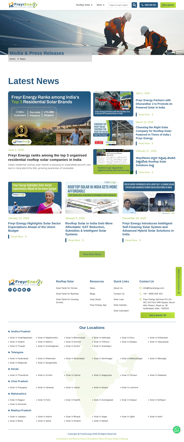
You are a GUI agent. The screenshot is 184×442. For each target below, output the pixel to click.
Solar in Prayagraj (18, 387)
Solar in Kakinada (102, 337)
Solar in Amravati (18, 404)
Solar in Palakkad (158, 375)
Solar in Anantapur (102, 346)
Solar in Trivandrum (19, 375)
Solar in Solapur (129, 400)
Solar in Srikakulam (159, 337)
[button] (92, 254)
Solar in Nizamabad (75, 358)
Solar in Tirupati (17, 346)
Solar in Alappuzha (103, 375)
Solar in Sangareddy (47, 362)
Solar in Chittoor (102, 341)
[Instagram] (10, 290)
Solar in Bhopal (73, 416)
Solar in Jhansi (73, 387)
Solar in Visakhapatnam (21, 337)
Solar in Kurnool (73, 341)
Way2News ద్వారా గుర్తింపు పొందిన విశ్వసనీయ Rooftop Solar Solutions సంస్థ (155, 161)
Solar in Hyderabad (19, 358)
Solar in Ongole (17, 341)
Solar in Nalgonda (18, 362)
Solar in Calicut (73, 375)
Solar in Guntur (73, 346)
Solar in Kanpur (101, 387)
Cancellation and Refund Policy (71, 438)
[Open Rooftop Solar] (91, 5)
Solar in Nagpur (17, 400)
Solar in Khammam (47, 358)
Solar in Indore (45, 416)
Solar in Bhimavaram (75, 337)
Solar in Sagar (100, 416)
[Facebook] (24, 290)
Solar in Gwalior (73, 421)
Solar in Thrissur (129, 375)
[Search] (134, 5)
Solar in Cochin (45, 375)
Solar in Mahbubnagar (132, 358)
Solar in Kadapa (129, 341)
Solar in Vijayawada (159, 341)
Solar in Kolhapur (158, 400)
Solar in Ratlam (101, 421)
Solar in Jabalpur (18, 416)
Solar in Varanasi (46, 387)
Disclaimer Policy (95, 438)
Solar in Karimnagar (103, 358)
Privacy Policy (112, 438)
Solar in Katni (156, 416)
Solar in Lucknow (130, 387)
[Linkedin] (15, 290)
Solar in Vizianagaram (48, 346)
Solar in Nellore (45, 341)
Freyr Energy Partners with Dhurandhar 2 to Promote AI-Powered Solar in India (154, 104)
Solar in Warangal (158, 358)
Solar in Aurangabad (103, 400)
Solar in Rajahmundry (48, 337)
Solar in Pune (44, 400)
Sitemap (124, 438)
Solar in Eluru (128, 337)
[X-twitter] (29, 290)
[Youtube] (19, 290)
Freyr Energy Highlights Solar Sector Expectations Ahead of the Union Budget (34, 227)
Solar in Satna (44, 421)
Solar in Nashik (73, 400)
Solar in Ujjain (128, 416)
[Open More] (104, 5)
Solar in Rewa (16, 421)
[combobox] (119, 5)
